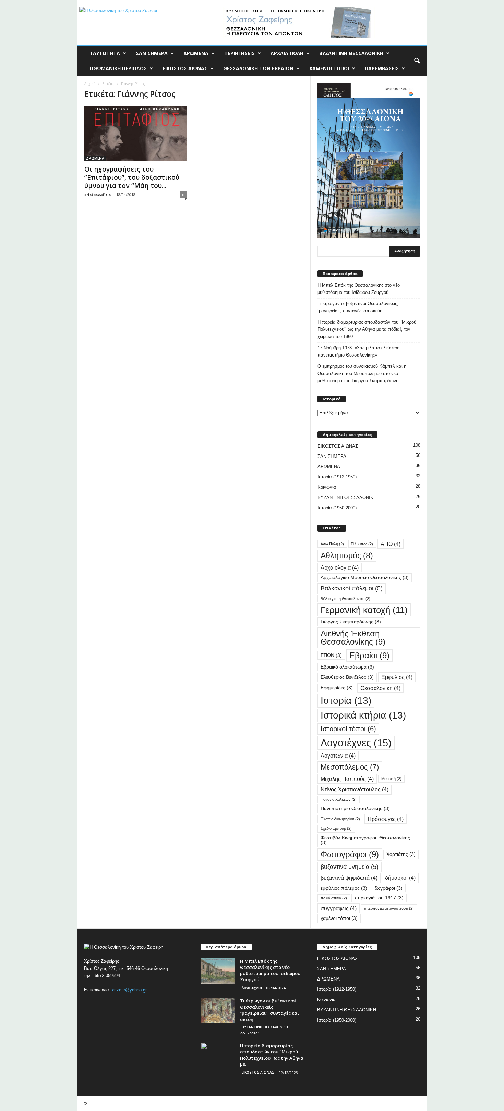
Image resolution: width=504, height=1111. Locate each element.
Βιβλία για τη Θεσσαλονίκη (345, 599)
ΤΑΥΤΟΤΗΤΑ (104, 53)
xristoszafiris (97, 194)
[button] (416, 60)
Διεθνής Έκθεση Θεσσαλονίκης (353, 637)
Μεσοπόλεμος (350, 767)
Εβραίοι (369, 655)
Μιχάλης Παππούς (347, 779)
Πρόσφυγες (386, 819)
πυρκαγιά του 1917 (379, 897)
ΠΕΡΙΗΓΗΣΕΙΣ (239, 53)
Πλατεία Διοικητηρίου (340, 819)
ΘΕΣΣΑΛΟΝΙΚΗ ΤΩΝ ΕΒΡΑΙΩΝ (258, 68)
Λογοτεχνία (338, 755)
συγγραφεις (339, 908)
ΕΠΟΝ (331, 655)
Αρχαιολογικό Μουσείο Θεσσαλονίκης (365, 577)
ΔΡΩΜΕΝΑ (195, 53)
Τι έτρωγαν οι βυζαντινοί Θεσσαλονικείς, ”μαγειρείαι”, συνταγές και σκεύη (357, 307)
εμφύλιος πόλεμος (344, 888)
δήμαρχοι (400, 878)
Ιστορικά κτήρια (363, 715)
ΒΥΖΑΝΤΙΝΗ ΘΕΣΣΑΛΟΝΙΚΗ (351, 53)
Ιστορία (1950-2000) (337, 507)
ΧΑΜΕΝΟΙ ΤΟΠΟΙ (329, 68)
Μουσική (391, 779)
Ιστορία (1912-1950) (337, 476)
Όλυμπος (362, 544)
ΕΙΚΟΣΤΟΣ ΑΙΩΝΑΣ (185, 68)
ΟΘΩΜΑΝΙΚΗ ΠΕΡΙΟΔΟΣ (118, 68)
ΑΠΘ (390, 544)
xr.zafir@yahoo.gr (129, 990)
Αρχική (90, 83)
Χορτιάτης (401, 854)
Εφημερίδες (337, 687)
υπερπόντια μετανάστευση (389, 908)
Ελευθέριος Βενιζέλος (347, 677)
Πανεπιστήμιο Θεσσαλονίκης (355, 808)
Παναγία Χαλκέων (339, 799)
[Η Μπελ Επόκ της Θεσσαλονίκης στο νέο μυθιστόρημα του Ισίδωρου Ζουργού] (218, 971)
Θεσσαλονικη (380, 688)
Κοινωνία (326, 487)
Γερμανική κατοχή (364, 610)
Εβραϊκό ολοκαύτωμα (347, 667)
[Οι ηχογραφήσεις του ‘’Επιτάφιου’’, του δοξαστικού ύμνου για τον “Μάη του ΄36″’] (135, 133)
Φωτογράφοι (350, 854)
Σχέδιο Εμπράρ (336, 828)
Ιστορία (346, 700)
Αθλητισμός (347, 555)
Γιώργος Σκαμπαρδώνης (351, 621)
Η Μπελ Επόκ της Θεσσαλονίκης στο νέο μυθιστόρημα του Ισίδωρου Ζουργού (358, 289)
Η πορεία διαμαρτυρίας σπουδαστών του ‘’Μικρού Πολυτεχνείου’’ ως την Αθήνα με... (271, 1055)
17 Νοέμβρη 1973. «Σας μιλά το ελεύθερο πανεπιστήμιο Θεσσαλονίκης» (358, 351)
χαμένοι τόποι (339, 918)
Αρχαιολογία (340, 567)
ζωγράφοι (389, 888)
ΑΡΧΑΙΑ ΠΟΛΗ (287, 53)
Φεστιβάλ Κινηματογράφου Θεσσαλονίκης (365, 840)
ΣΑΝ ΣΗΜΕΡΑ (152, 53)
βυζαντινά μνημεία (350, 866)
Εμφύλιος (396, 677)
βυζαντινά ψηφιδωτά (349, 878)
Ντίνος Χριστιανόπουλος (354, 789)
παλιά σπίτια (334, 898)
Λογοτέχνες (356, 742)
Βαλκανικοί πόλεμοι (352, 588)
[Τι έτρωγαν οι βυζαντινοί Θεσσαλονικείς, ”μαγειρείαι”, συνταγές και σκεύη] (218, 1010)
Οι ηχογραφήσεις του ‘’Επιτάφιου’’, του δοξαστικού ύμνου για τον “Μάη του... (131, 177)
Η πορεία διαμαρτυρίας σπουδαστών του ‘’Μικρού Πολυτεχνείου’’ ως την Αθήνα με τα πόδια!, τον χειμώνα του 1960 (366, 329)
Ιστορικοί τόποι (348, 729)
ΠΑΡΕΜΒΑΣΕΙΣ (382, 68)
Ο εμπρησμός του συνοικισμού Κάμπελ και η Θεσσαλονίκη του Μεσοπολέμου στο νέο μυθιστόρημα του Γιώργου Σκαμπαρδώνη (361, 373)
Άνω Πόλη (332, 544)
